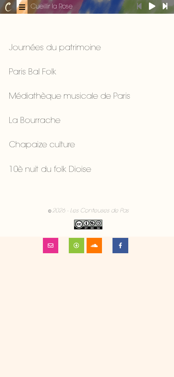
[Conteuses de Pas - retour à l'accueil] (8, 7)
